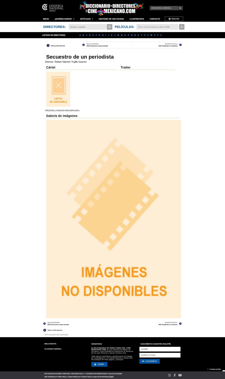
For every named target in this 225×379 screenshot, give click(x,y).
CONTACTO (155, 19)
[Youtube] (180, 375)
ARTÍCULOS (85, 19)
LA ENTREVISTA (137, 19)
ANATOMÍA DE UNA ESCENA (111, 19)
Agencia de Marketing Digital (103, 377)
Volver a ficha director (55, 330)
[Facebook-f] (174, 375)
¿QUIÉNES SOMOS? (63, 19)
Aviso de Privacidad (115, 374)
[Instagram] (169, 375)
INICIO (46, 19)
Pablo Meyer (62, 377)
